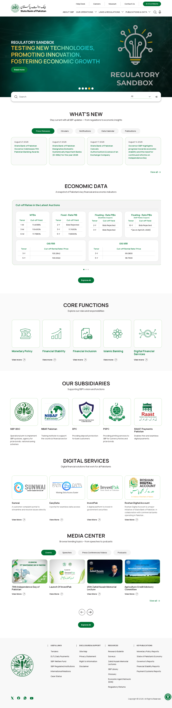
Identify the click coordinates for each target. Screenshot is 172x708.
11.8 (155, 255)
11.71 (155, 250)
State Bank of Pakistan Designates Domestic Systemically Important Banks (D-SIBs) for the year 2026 (67, 150)
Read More (20, 66)
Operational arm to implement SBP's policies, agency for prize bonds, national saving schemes (23, 439)
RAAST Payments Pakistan (143, 430)
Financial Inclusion (85, 351)
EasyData (54, 503)
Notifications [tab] (85, 131)
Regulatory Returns (117, 687)
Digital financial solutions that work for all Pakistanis (86, 466)
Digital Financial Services (144, 353)
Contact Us (130, 4)
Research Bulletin (116, 651)
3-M (124, 250)
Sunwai (16, 503)
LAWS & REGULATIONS (109, 12)
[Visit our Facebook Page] (18, 697)
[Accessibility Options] (168, 696)
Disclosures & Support (90, 645)
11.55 (140, 255)
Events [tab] (49, 552)
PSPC (106, 429)
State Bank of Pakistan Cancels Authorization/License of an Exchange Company (104, 150)
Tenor (125, 244)
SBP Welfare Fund (58, 661)
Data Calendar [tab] (108, 131)
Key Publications (144, 645)
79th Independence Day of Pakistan (26, 588)
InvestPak (92, 503)
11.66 (140, 260)
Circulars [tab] (65, 131)
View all (154, 172)
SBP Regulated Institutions (63, 666)
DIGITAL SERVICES (86, 461)
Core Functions (86, 305)
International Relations (61, 671)
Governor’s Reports (145, 661)
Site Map (83, 651)
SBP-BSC (15, 429)
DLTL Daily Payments (60, 656)
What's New (86, 114)
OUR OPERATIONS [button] (85, 12)
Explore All (86, 280)
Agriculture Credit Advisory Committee (139, 588)
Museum (112, 4)
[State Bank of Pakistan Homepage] (28, 8)
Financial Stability (53, 351)
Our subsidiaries (86, 383)
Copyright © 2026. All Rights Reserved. (144, 699)
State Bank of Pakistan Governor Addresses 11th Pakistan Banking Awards (26, 148)
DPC (74, 429)
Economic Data (86, 186)
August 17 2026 (97, 142)
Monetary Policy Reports (148, 651)
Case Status (56, 676)
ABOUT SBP (68, 12)
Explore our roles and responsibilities (86, 310)
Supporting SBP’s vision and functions (86, 389)
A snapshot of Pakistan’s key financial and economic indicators (86, 191)
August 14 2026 (135, 142)
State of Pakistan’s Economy (149, 656)
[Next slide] (90, 612)
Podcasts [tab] (122, 552)
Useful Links (56, 645)
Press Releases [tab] (43, 131)
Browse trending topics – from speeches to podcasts (86, 541)
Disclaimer (84, 666)
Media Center (86, 536)
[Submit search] (156, 96)
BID (140, 244)
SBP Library (113, 669)
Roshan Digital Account (137, 503)
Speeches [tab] (67, 552)
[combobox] (141, 97)
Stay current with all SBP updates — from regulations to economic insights (86, 119)
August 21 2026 (21, 142)
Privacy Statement (87, 656)
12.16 (155, 260)
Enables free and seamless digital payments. (146, 437)
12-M (124, 260)
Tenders (54, 651)
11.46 (140, 250)
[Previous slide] (82, 612)
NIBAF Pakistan (49, 429)
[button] (160, 12)
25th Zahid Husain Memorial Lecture (101, 588)
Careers (97, 4)
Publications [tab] (130, 131)
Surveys (111, 656)
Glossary (112, 674)
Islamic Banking (113, 351)
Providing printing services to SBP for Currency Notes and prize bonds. (116, 438)
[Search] (155, 12)
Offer (154, 244)
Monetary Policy (22, 351)
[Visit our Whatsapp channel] (25, 698)
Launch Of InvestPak (60, 587)
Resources (113, 645)
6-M (124, 255)
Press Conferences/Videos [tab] (94, 552)
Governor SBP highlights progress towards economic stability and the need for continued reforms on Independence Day (142, 151)
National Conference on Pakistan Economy (48, 54)
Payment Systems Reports (149, 671)
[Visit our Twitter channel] (12, 698)
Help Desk (80, 4)
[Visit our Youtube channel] (31, 698)
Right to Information (88, 661)
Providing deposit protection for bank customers (85, 437)
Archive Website (152, 4)
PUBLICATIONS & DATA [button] (136, 12)
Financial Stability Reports (148, 666)
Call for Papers (27, 46)
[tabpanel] (86, 155)
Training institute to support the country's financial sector (54, 437)
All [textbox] (132, 96)
